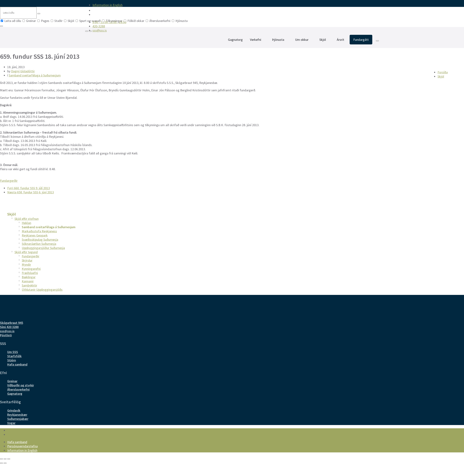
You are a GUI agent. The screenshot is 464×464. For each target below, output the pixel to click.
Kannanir (28, 281)
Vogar (11, 423)
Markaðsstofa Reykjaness (39, 231)
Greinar (31, 21)
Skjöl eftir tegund (26, 252)
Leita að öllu (13, 21)
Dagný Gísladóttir (23, 71)
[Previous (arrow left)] (1, 463)
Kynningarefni (31, 269)
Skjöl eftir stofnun (26, 219)
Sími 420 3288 (9, 327)
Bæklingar (29, 277)
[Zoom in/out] (8, 458)
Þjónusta (181, 21)
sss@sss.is (7, 331)
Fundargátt (361, 40)
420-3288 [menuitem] (98, 26)
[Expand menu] (90, 31)
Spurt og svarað (89, 21)
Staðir (58, 21)
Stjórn (11, 360)
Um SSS (12, 352)
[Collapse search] (1, 26)
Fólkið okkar (136, 21)
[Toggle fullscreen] (5, 458)
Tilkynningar (114, 21)
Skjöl (71, 21)
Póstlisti (6, 335)
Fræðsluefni (30, 273)
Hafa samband (17, 364)
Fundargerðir (9, 181)
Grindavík (13, 410)
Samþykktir (29, 285)
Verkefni (255, 40)
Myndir (26, 264)
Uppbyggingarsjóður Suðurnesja (43, 248)
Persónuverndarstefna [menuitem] (22, 446)
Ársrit (340, 40)
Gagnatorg (235, 40)
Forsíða (443, 72)
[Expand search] (86, 31)
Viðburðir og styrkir (20, 385)
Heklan (26, 223)
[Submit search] (38, 13)
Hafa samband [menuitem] (17, 442)
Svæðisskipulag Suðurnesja (40, 239)
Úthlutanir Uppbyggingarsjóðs (42, 289)
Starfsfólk (14, 356)
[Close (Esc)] (1, 458)
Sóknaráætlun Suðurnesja (39, 244)
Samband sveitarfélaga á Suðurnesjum (35, 75)
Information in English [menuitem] (107, 5)
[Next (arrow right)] (5, 463)
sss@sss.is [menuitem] (99, 30)
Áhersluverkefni (160, 21)
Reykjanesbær (17, 415)
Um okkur (301, 40)
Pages (45, 21)
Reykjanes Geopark (35, 235)
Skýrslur (27, 260)
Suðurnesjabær (17, 419)
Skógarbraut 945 (11, 323)
